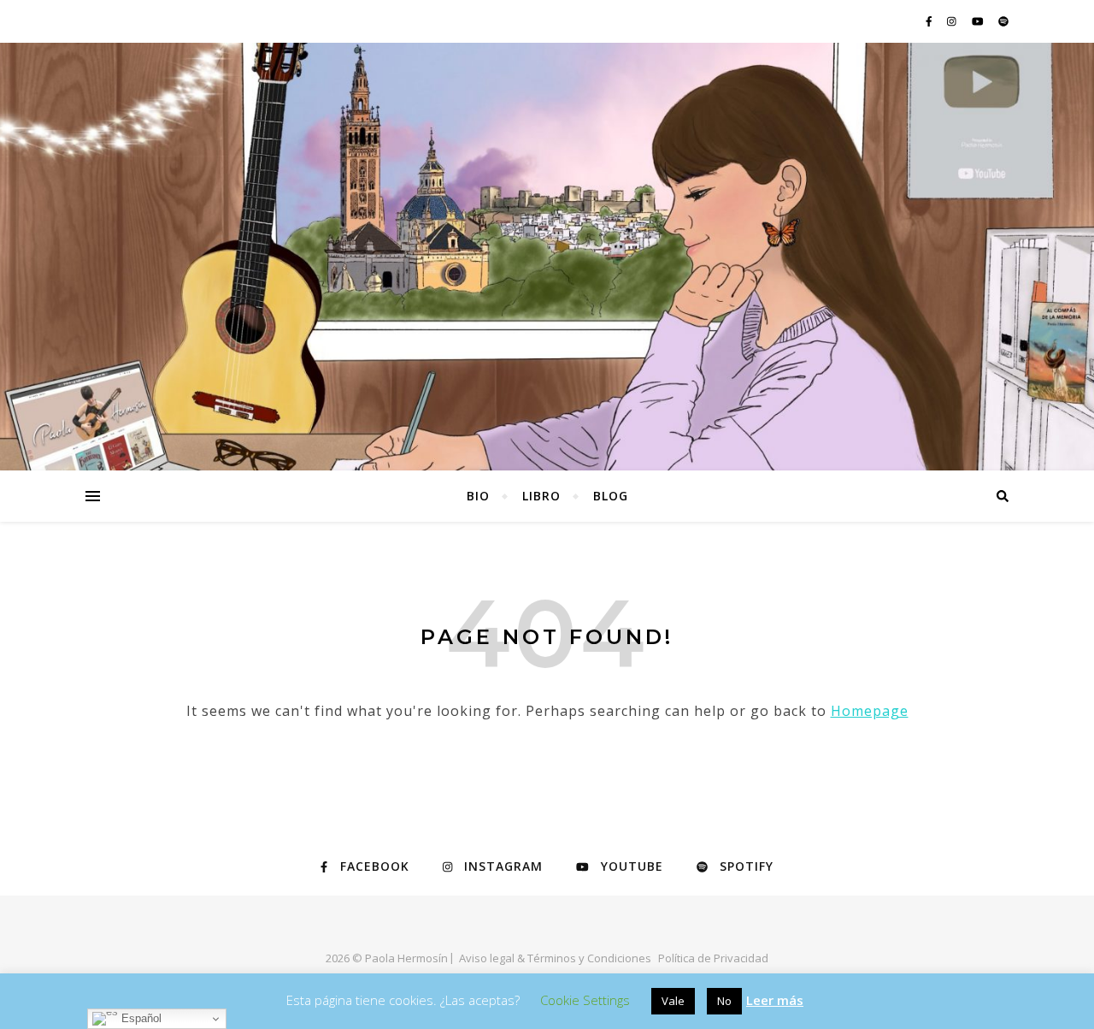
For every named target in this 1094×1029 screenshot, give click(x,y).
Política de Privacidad (713, 958)
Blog (610, 496)
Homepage (870, 710)
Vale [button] (673, 1000)
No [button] (724, 1000)
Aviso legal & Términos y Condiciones (555, 958)
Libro (541, 496)
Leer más (774, 999)
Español (140, 1018)
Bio (478, 496)
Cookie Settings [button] (585, 999)
